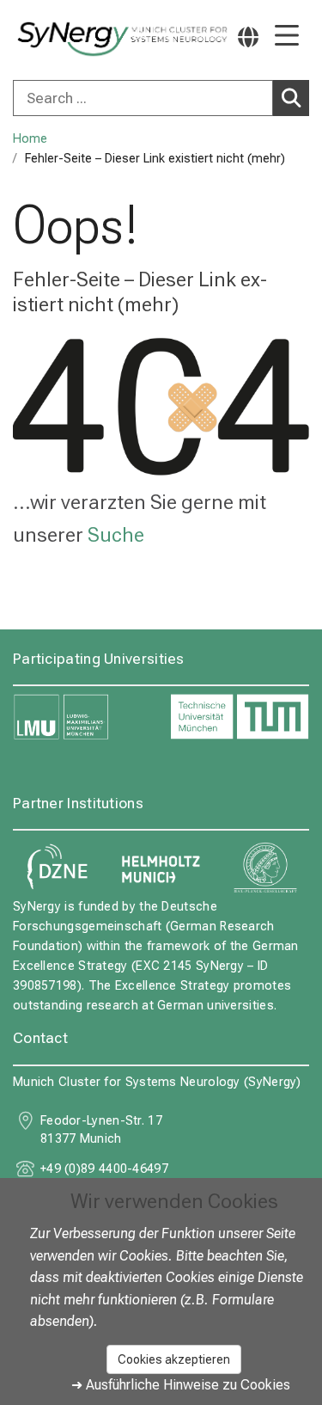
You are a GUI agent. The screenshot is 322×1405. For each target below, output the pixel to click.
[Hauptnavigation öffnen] (286, 36)
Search (291, 98)
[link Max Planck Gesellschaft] (265, 867)
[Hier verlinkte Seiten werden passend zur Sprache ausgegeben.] (248, 36)
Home (30, 139)
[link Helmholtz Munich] (161, 867)
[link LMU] (83, 717)
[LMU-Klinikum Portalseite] (73, 39)
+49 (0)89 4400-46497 (104, 1169)
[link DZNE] (56, 867)
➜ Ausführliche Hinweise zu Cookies (180, 1385)
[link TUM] (240, 717)
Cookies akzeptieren (174, 1359)
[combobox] (161, 98)
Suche (116, 535)
